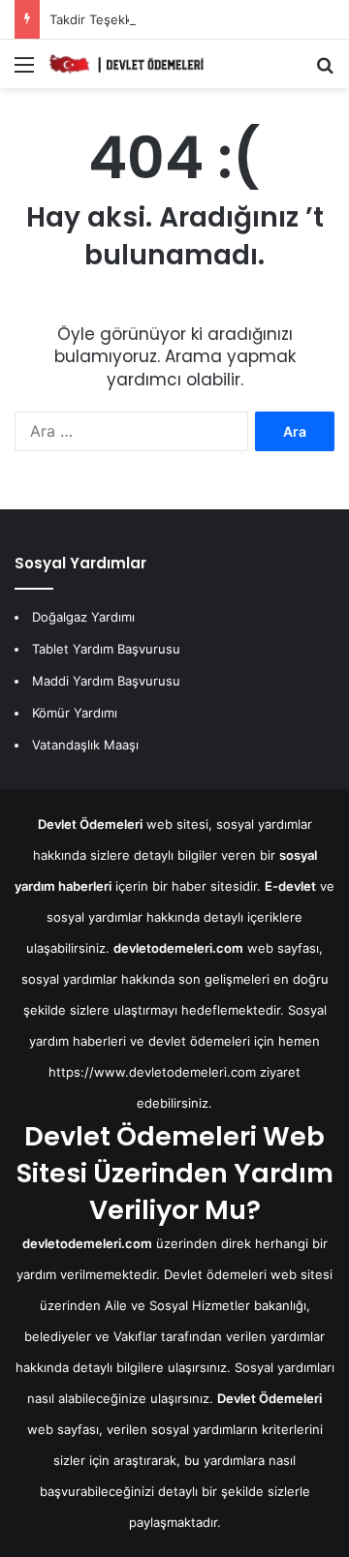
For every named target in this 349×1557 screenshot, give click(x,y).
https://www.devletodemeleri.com (152, 1072)
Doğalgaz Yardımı (83, 617)
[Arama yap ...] (324, 71)
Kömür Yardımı (74, 712)
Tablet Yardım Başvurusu (106, 648)
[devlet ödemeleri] (126, 64)
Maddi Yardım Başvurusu (106, 680)
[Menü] (24, 71)
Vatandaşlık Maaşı (85, 744)
